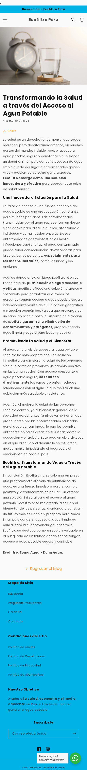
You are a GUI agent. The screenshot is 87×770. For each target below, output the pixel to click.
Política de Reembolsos (26, 675)
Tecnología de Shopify (54, 768)
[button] (5, 19)
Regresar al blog (46, 568)
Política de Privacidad (24, 665)
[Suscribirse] (74, 733)
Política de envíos (21, 647)
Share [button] (12, 131)
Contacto (15, 621)
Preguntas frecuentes (24, 603)
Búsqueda (15, 594)
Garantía (15, 612)
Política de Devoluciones (27, 656)
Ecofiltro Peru (35, 768)
